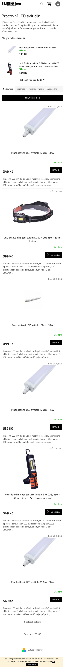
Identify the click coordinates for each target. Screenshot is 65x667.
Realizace (28, 634)
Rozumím (31, 664)
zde (53, 661)
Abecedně (52, 89)
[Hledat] (41, 4)
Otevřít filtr (32, 97)
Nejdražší (21, 89)
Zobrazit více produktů (31, 79)
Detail (55, 170)
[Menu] (58, 4)
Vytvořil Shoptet (35, 650)
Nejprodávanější (36, 89)
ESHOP (38, 634)
